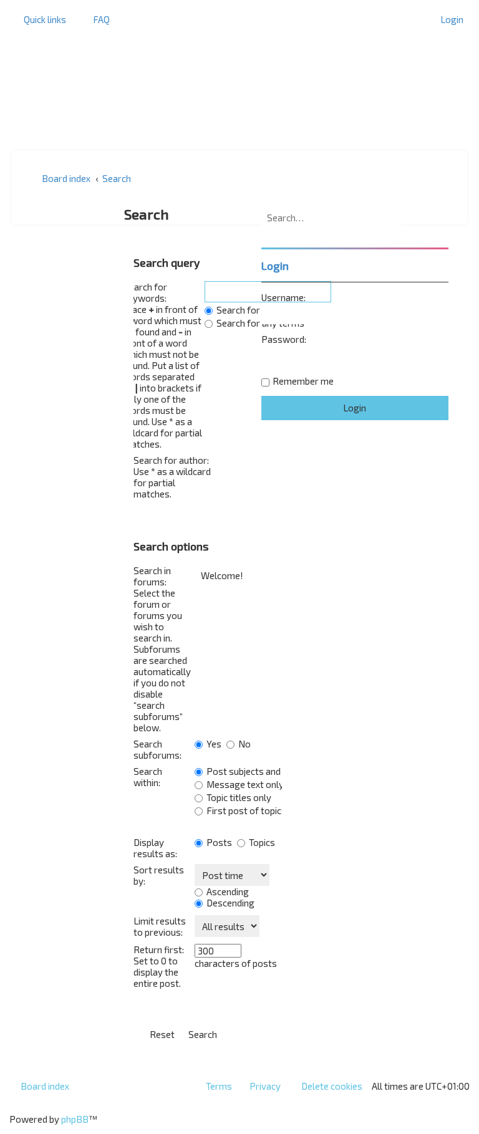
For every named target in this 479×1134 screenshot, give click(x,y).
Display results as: (155, 848)
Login (275, 265)
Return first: (158, 949)
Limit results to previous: (159, 926)
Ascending (227, 891)
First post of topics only (255, 810)
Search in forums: (152, 576)
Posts (218, 842)
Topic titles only (238, 797)
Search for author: (171, 460)
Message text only (244, 784)
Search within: (147, 777)
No (243, 743)
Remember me (303, 381)
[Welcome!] (238, 576)
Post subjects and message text (272, 771)
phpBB (75, 1119)
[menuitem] (96, 19)
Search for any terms (259, 323)
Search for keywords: (145, 292)
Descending (229, 902)
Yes (213, 743)
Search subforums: (157, 749)
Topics (261, 842)
